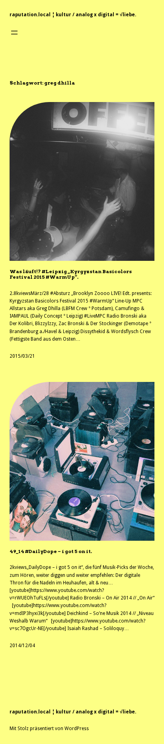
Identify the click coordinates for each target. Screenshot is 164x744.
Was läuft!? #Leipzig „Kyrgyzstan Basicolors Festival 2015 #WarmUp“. (71, 274)
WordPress (76, 728)
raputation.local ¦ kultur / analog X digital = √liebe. (73, 14)
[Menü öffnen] (14, 32)
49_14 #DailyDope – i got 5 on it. (51, 551)
